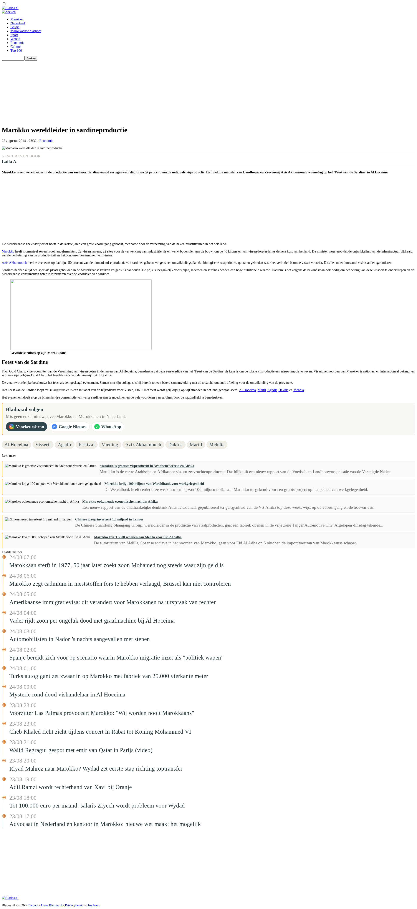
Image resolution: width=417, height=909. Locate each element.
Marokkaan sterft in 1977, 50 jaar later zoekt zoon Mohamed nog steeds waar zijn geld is (116, 565)
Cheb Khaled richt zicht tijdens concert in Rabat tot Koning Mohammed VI (100, 731)
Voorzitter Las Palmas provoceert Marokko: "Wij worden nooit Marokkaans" (101, 713)
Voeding (110, 444)
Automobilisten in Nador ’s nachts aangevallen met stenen (79, 639)
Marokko (16, 19)
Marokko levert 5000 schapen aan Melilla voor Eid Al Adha (138, 537)
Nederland (17, 23)
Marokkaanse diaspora (25, 31)
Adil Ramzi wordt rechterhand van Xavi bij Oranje (70, 787)
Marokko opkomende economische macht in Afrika (120, 501)
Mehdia (298, 390)
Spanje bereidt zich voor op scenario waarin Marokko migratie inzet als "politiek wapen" (116, 657)
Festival (87, 444)
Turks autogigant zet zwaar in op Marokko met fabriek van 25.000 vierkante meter (108, 676)
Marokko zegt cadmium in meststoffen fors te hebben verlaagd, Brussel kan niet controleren (120, 583)
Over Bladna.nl (51, 905)
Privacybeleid (74, 905)
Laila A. (9, 161)
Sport (14, 35)
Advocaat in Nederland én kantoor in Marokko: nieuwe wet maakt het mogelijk (105, 824)
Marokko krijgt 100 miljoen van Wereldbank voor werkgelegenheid (154, 483)
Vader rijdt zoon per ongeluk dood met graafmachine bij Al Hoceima (92, 620)
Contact (33, 905)
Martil (262, 390)
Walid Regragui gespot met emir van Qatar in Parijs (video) (80, 750)
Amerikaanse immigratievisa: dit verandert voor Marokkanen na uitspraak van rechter (112, 602)
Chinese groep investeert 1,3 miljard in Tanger (109, 519)
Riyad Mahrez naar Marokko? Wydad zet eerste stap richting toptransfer (95, 768)
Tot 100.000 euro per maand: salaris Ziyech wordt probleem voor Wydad (97, 805)
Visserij (43, 444)
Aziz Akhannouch (14, 262)
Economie (17, 43)
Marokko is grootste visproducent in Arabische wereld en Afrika (147, 466)
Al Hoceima (247, 390)
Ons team (92, 905)
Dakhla (283, 390)
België (14, 27)
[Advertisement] (132, 91)
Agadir (272, 390)
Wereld (15, 39)
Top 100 (16, 50)
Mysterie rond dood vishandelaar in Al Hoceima (67, 694)
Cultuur (15, 46)
